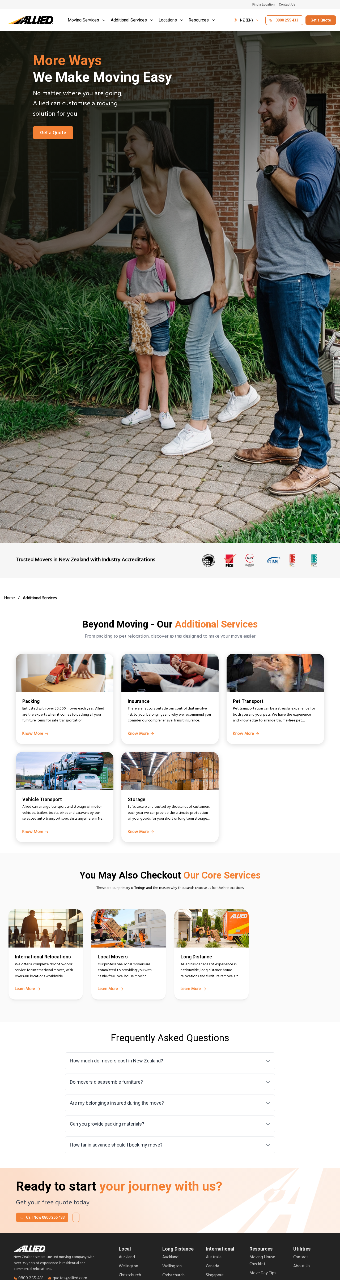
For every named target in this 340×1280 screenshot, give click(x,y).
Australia (214, 1257)
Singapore (215, 1275)
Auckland (127, 1257)
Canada (212, 1266)
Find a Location (263, 4)
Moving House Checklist (262, 1261)
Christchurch (130, 1275)
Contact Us (287, 4)
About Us (301, 1266)
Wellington (128, 1266)
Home (9, 598)
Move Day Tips (262, 1273)
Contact (300, 1257)
